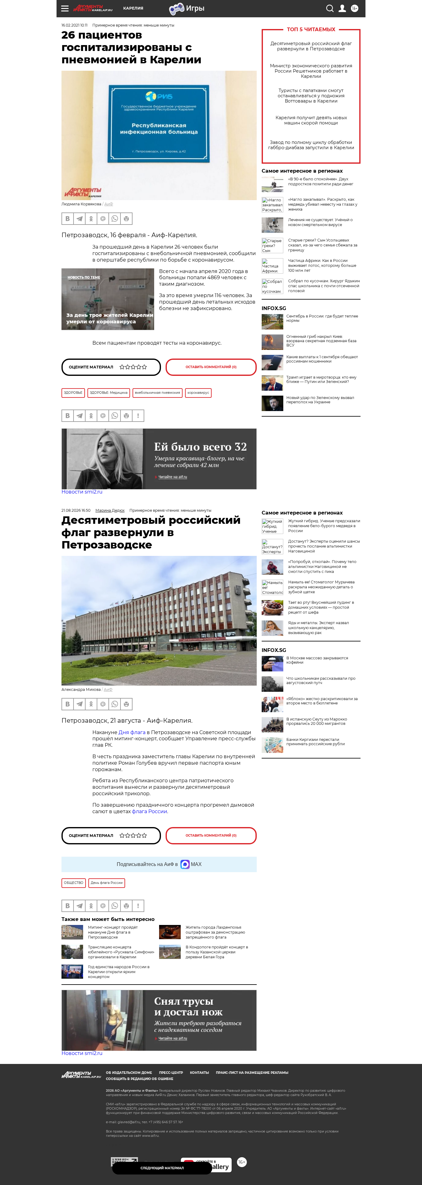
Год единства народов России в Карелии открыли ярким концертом (119, 971)
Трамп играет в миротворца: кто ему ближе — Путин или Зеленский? (321, 379)
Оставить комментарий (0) (211, 367)
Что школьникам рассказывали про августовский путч (321, 680)
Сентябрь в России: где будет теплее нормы (322, 318)
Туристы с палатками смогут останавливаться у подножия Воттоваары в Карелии (311, 96)
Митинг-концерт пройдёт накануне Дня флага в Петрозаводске (113, 932)
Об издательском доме (129, 1073)
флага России (149, 811)
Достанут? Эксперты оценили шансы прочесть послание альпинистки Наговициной (324, 546)
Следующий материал (162, 1168)
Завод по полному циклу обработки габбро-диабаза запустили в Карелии (311, 145)
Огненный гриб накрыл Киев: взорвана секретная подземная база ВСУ (321, 340)
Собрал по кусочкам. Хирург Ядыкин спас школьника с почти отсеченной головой (324, 286)
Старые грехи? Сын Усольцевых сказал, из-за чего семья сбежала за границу (322, 245)
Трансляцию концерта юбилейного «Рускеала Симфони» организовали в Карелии (121, 952)
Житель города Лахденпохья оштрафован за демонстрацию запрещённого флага (215, 932)
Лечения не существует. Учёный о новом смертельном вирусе (320, 222)
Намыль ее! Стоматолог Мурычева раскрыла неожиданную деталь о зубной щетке (321, 587)
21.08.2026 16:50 (76, 510)
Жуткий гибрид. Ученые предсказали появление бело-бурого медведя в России (324, 526)
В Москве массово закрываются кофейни (317, 660)
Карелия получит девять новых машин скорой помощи (311, 120)
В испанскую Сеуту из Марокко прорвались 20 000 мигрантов (316, 721)
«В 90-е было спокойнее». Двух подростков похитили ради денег (320, 181)
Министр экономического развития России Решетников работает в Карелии (311, 71)
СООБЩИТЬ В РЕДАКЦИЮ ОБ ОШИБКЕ (139, 1079)
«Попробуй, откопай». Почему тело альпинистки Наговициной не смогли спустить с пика (322, 566)
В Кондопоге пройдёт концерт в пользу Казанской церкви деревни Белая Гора (217, 952)
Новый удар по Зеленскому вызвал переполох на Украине (320, 400)
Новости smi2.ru (82, 492)
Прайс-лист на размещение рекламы (252, 1073)
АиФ (108, 204)
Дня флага (132, 732)
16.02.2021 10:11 (74, 25)
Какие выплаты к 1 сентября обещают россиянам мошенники (322, 359)
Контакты (199, 1073)
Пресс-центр (171, 1073)
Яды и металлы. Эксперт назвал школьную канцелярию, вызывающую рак (318, 627)
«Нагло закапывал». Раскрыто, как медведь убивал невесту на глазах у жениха (322, 204)
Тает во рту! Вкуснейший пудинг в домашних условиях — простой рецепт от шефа (321, 607)
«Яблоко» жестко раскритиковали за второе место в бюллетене (322, 701)
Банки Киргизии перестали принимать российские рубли (315, 741)
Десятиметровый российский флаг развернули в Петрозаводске (311, 46)
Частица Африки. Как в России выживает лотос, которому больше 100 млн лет (322, 265)
